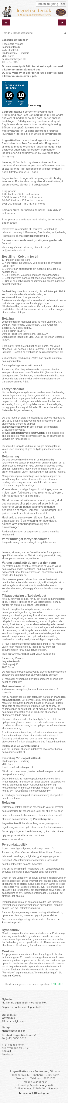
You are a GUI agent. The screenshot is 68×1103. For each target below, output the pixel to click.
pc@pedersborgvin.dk (36, 235)
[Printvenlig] (64, 33)
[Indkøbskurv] (62, 22)
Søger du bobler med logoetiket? (22, 1007)
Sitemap (53, 1088)
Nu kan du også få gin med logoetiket (24, 1002)
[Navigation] (6, 22)
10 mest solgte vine (13, 1021)
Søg (63, 4)
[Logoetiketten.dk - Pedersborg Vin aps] (34, 11)
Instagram (43, 1093)
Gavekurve (8, 1017)
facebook (7, 1054)
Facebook (27, 1093)
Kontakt (6, 1050)
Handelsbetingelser (13, 1030)
